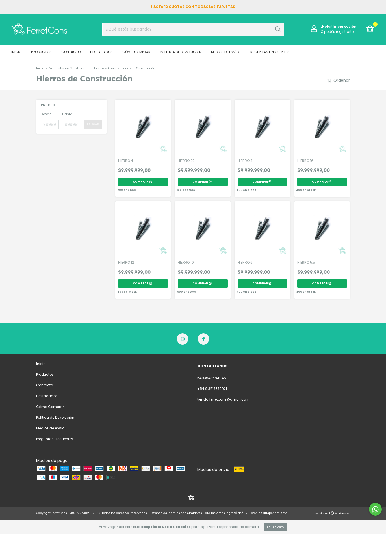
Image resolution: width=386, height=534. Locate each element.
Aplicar (92, 124)
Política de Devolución (180, 51)
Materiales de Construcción (69, 68)
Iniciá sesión (345, 26)
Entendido (276, 527)
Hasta (67, 114)
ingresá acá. (235, 513)
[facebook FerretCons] (203, 339)
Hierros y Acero (105, 68)
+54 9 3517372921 (212, 388)
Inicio (16, 51)
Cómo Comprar (136, 51)
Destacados (101, 51)
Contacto (71, 51)
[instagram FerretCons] (182, 339)
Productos (41, 51)
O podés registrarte (337, 31)
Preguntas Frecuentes (269, 51)
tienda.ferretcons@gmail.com (223, 399)
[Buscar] (277, 29)
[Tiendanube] (332, 513)
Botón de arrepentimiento (268, 513)
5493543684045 (211, 377)
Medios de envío (225, 51)
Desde (46, 114)
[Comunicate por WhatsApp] (375, 509)
